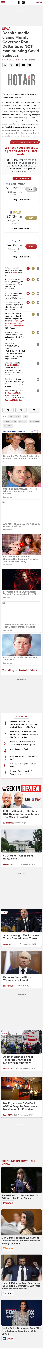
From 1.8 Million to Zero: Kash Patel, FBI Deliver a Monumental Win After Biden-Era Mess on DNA (20, 1286)
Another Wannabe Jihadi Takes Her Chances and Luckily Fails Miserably (18, 1059)
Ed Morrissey (8, 822)
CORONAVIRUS (10, 422)
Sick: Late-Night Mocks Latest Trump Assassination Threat (21, 937)
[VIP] (39, 3)
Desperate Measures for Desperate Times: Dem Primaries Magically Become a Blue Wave (24, 724)
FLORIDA (22, 422)
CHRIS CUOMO (14, 417)
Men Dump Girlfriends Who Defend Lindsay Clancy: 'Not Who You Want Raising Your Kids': (20, 1240)
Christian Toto (9, 944)
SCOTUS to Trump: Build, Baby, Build (18, 857)
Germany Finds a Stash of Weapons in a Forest (18, 979)
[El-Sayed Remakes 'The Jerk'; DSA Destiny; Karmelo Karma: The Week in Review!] (21, 796)
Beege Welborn (9, 864)
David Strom (8, 1115)
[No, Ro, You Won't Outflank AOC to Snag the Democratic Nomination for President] (21, 1088)
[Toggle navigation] (3, 3)
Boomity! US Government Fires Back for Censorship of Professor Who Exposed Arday (24, 734)
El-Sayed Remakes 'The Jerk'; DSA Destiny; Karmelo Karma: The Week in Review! (21, 814)
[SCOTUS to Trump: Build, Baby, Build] (21, 841)
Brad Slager (9, 60)
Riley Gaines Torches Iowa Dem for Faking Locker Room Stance (20, 1197)
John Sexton (8, 986)
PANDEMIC (8, 426)
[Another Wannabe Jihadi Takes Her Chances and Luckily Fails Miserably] (21, 1042)
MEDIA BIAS (34, 422)
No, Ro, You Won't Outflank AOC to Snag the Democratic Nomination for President (20, 1106)
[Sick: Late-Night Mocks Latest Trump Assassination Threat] (21, 920)
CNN (25, 417)
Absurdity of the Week (19, 749)
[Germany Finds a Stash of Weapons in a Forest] (21, 962)
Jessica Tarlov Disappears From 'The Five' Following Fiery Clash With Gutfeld (21, 1331)
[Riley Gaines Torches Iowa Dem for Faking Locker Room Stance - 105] (21, 1180)
